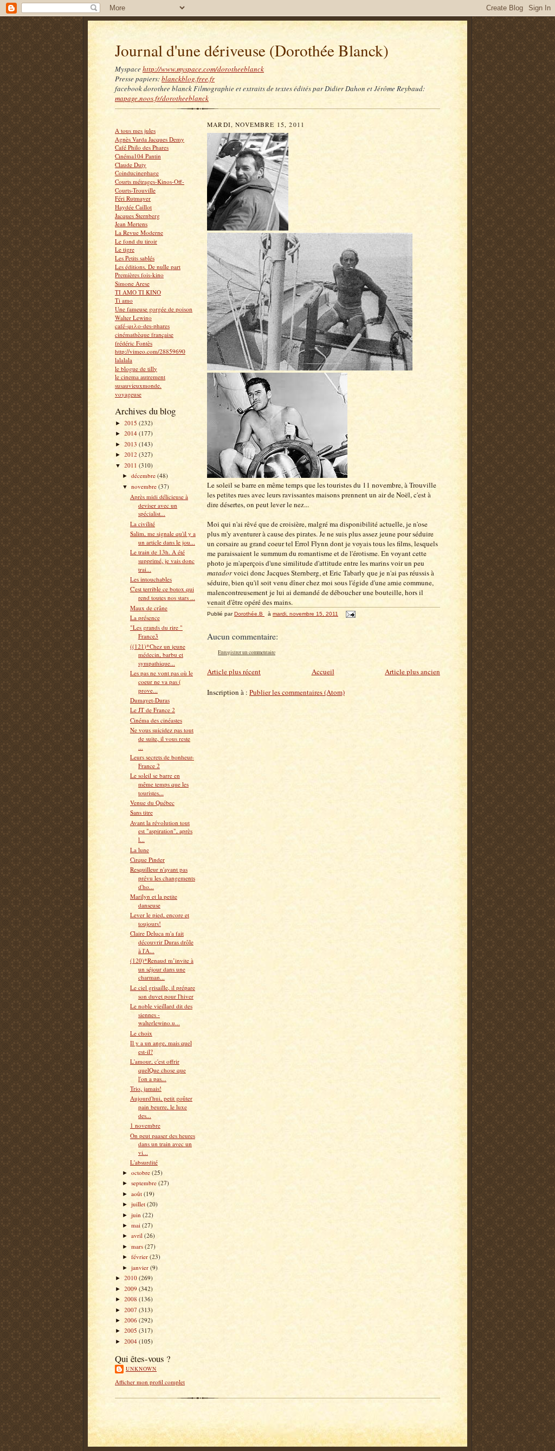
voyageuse (128, 394)
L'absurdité (144, 1162)
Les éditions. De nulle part (147, 267)
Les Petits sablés (134, 258)
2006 (131, 1320)
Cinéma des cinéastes (156, 720)
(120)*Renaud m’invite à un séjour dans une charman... (161, 968)
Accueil (323, 671)
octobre (141, 1172)
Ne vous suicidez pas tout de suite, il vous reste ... (161, 738)
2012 (131, 454)
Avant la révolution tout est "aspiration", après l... (161, 831)
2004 (131, 1341)
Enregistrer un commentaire (246, 652)
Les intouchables (151, 579)
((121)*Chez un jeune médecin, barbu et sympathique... (157, 654)
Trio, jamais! (146, 1088)
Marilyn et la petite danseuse (153, 900)
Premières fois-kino (139, 275)
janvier (140, 1267)
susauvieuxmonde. (138, 385)
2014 (131, 433)
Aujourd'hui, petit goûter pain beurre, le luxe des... (161, 1106)
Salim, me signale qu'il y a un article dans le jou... (163, 537)
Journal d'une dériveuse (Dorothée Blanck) (252, 50)
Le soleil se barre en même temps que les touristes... (159, 783)
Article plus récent (234, 671)
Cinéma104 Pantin (138, 156)
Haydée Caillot (133, 207)
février (140, 1256)
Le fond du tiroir (136, 241)
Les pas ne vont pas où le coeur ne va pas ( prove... (161, 681)
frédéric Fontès (133, 343)
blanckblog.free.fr (188, 79)
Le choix (141, 1033)
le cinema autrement (140, 377)
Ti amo (124, 300)
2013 (131, 444)
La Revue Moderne (139, 232)
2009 (131, 1288)
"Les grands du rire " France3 (156, 631)
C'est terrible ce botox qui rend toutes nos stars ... (162, 593)
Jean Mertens (131, 224)
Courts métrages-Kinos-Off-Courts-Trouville (149, 185)
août (137, 1194)
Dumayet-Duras (150, 700)
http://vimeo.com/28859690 (150, 351)
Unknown (141, 1368)
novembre (144, 486)
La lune (139, 850)
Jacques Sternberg (137, 216)
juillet (139, 1204)
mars (138, 1246)
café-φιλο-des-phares (142, 326)
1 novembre (145, 1125)
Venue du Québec (152, 802)
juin (137, 1215)
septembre (144, 1183)
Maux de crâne (148, 608)
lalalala (123, 360)
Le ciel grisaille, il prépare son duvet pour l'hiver (162, 991)
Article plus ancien (412, 671)
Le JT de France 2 (152, 710)
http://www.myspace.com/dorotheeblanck (203, 69)
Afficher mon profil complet (150, 1382)
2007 (131, 1310)
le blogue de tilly (136, 369)
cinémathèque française (144, 334)
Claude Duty (130, 165)
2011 (131, 465)
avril (137, 1235)
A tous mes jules (135, 130)
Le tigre (124, 249)
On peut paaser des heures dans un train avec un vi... (162, 1144)
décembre (144, 475)
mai (136, 1225)
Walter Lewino (133, 318)
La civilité (142, 524)
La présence (145, 617)
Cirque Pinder (147, 859)
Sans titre (141, 812)
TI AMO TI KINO (138, 292)
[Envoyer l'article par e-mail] (350, 614)
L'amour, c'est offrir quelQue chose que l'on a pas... (158, 1069)
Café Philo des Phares (142, 147)
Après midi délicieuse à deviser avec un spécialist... (159, 505)
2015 (131, 423)
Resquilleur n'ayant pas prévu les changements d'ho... (162, 877)
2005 (131, 1330)
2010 (131, 1278)
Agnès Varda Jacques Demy (149, 139)
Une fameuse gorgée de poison (153, 309)
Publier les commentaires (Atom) (297, 692)
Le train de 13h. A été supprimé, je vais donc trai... (162, 560)
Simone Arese (132, 283)
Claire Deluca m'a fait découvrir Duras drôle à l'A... (161, 941)
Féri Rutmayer (133, 198)
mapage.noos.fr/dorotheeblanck (162, 98)
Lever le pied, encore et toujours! (159, 919)
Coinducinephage (137, 173)
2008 (131, 1299)
